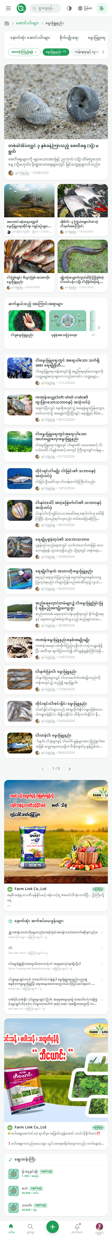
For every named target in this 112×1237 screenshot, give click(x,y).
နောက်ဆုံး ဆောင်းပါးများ (30, 38)
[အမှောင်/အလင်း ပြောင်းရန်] (69, 8)
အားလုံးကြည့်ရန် (22, 52)
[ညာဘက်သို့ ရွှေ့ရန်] (100, 52)
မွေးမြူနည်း (56, 52)
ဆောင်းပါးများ (27, 23)
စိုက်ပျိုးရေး (69, 38)
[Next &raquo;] (69, 769)
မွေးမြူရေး (97, 38)
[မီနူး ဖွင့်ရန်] (8, 8)
